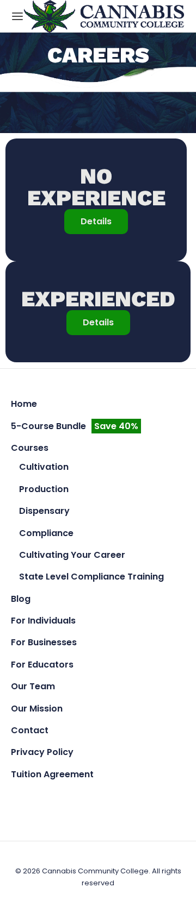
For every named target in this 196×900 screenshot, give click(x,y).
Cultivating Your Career (72, 555)
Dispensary (44, 511)
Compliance (46, 533)
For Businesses (44, 642)
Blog (20, 599)
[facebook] (73, 798)
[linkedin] (123, 798)
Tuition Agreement (52, 774)
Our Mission (37, 708)
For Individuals (43, 620)
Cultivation (44, 467)
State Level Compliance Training (91, 576)
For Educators (42, 664)
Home (24, 404)
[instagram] (98, 798)
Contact (29, 730)
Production (44, 489)
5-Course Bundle (74, 426)
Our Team (33, 686)
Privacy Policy (42, 752)
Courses (29, 448)
